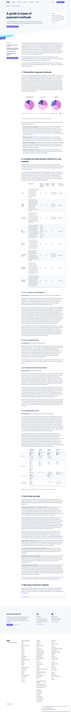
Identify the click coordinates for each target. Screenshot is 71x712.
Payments (23, 670)
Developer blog (39, 701)
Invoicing (23, 662)
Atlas (22, 644)
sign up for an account (54, 578)
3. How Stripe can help (11, 51)
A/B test (34, 549)
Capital (22, 648)
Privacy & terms (54, 650)
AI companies (39, 662)
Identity (22, 661)
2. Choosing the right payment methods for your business (12, 49)
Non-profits (38, 673)
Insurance (38, 670)
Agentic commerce (40, 645)
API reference (39, 693)
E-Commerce (38, 648)
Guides (8, 6)
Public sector (38, 676)
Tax (22, 678)
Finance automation (40, 651)
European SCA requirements (47, 527)
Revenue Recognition (25, 675)
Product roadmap (54, 663)
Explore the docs (54, 621)
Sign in (53, 2)
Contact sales (60, 2)
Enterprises (38, 642)
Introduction (9, 43)
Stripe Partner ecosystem (41, 685)
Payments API (50, 510)
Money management (40, 658)
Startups (38, 644)
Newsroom (53, 667)
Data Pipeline (23, 656)
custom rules (53, 549)
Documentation (39, 691)
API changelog (39, 696)
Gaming (37, 667)
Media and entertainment (41, 672)
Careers (52, 665)
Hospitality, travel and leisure (41, 669)
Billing (22, 647)
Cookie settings (54, 657)
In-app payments (39, 654)
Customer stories (54, 644)
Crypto (22, 654)
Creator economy (39, 664)
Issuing (22, 664)
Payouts (23, 672)
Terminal (23, 679)
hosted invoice (25, 424)
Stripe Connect (55, 534)
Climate (22, 651)
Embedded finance (40, 650)
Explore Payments (40, 624)
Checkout (57, 519)
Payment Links (31, 520)
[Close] (69, 706)
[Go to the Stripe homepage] (8, 640)
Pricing (37, 2)
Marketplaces (39, 656)
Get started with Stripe (12, 26)
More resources (54, 659)
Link (22, 665)
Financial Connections (25, 659)
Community (53, 647)
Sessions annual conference (56, 648)
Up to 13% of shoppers (38, 137)
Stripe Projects (39, 699)
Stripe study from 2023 (40, 44)
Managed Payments (25, 667)
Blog (52, 645)
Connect (23, 653)
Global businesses (39, 653)
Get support (53, 674)
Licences (53, 654)
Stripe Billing (45, 392)
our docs (56, 577)
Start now (9, 624)
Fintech (37, 665)
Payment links (24, 669)
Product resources (15, 6)
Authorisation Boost (25, 645)
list (46, 589)
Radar (22, 673)
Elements (23, 520)
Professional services (40, 675)
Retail (37, 678)
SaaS (37, 661)
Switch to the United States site (49, 709)
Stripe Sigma (23, 676)
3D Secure (30, 527)
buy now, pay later (33, 321)
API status (38, 694)
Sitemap (53, 656)
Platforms (38, 659)
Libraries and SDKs (40, 698)
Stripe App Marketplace (40, 684)
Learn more (53, 22)
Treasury (23, 681)
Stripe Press (53, 668)
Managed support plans (55, 676)
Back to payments (25, 596)
